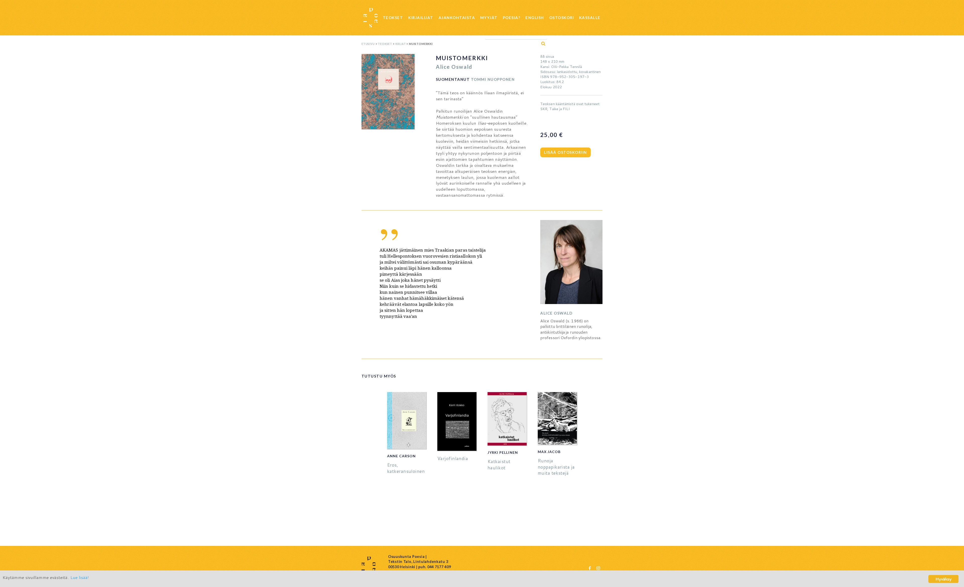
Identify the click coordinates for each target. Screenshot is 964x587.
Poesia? (511, 17)
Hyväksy (943, 579)
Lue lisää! (79, 577)
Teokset (393, 17)
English (534, 17)
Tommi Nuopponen (493, 79)
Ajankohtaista (457, 17)
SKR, (544, 108)
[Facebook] (590, 568)
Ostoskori (561, 17)
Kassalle (589, 17)
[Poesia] (371, 17)
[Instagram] (598, 568)
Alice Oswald (454, 66)
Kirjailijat (420, 17)
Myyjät (489, 17)
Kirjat (400, 43)
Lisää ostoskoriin (565, 152)
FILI (566, 108)
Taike (553, 108)
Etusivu (368, 43)
